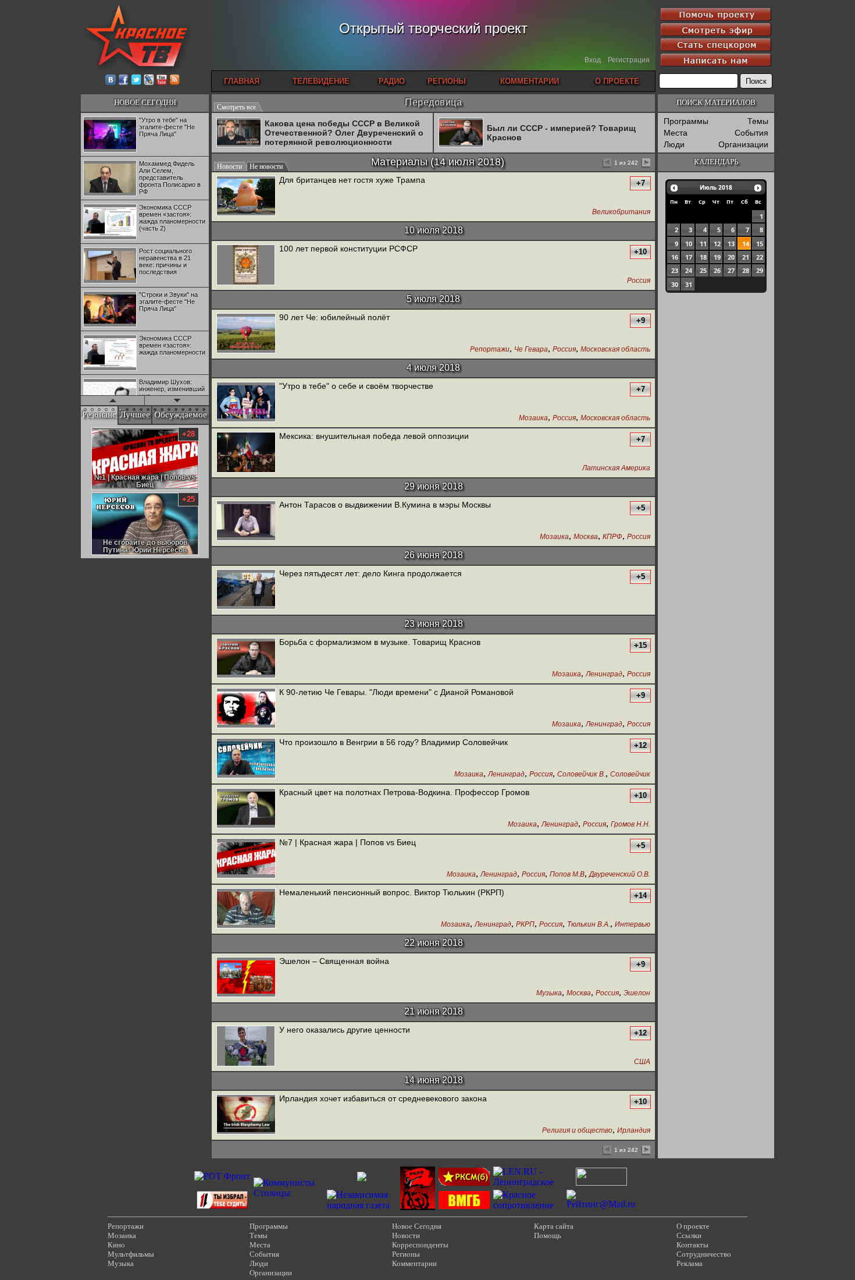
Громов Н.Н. (630, 824)
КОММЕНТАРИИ (529, 81)
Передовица (433, 102)
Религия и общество (577, 1130)
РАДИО (392, 81)
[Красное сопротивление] (528, 1205)
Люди (674, 144)
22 (759, 257)
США (642, 1062)
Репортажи (490, 349)
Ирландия (633, 1130)
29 (759, 270)
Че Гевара (531, 349)
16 (674, 257)
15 (759, 243)
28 (745, 270)
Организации (743, 144)
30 (674, 284)
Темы (757, 121)
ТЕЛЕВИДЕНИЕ (321, 81)
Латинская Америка (616, 468)
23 (674, 270)
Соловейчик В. (581, 774)
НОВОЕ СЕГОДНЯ (145, 102)
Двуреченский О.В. (619, 874)
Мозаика (533, 418)
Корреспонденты (420, 1244)
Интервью (632, 924)
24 (688, 270)
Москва (585, 537)
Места (675, 132)
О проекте (693, 1226)
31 (688, 284)
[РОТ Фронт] (222, 1176)
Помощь (547, 1235)
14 (745, 243)
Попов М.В (567, 874)
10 (688, 243)
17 (688, 257)
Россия (638, 281)
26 (717, 270)
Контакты (692, 1244)
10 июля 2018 (433, 230)
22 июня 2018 (433, 943)
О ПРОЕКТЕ (617, 81)
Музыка (549, 993)
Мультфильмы (131, 1254)
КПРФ (612, 537)
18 (703, 257)
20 (731, 257)
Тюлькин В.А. (588, 924)
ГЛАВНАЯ (241, 81)
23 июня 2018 (433, 624)
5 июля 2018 (433, 299)
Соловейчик (630, 774)
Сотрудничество (703, 1254)
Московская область (615, 349)
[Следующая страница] (645, 163)
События (751, 132)
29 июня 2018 (433, 486)
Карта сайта (553, 1226)
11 (703, 243)
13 (731, 243)
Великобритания (621, 212)
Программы (686, 121)
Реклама (689, 1263)
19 (717, 257)
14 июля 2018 (467, 162)
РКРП (525, 924)
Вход (593, 60)
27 (731, 270)
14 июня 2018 (433, 1080)
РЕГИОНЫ (447, 81)
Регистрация (629, 60)
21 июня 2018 (433, 1011)
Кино (116, 1244)
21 (745, 257)
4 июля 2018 (433, 368)
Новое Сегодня (416, 1226)
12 (717, 243)
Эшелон (637, 993)
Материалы (399, 162)
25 (703, 270)
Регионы (406, 1254)
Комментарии (414, 1263)
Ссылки (688, 1235)
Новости (406, 1235)
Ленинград (604, 674)
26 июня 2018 (433, 555)
